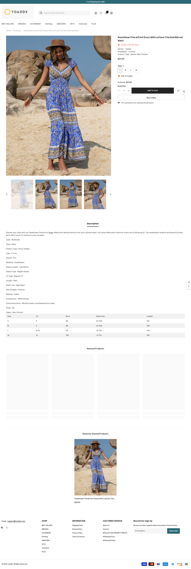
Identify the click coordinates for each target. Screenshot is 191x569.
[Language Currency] (111, 13)
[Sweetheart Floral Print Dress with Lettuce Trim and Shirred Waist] (95, 467)
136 (148, 321)
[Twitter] (7, 527)
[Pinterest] (2, 527)
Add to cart (153, 90)
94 (67, 331)
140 (148, 331)
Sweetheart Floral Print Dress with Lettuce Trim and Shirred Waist (94, 499)
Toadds (128, 49)
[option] (58, 106)
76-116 (99, 335)
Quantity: (122, 86)
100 (67, 335)
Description (93, 223)
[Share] (183, 91)
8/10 (38, 331)
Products (17, 31)
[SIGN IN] (96, 13)
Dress (51, 233)
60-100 (99, 321)
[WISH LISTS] (101, 13)
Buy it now (151, 98)
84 (67, 321)
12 (37, 335)
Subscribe (173, 531)
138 (148, 326)
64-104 (99, 326)
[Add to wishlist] (178, 91)
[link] (27, 413)
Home (8, 31)
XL (9, 335)
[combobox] (66, 12)
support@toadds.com (16, 521)
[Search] (64, 12)
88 (67, 326)
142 (148, 335)
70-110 (99, 331)
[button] (6, 194)
